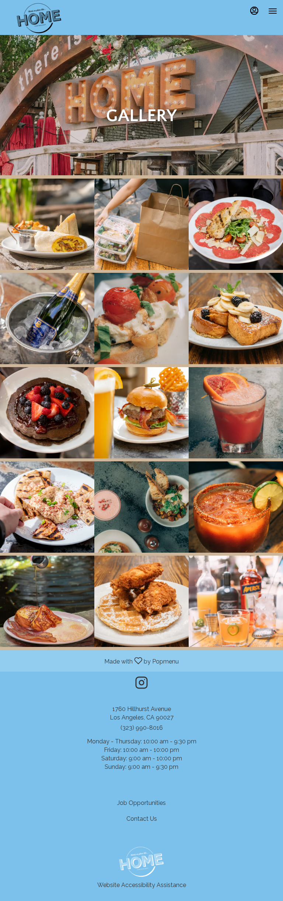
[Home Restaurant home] (39, 18)
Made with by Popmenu (92, 660)
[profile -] (254, 10)
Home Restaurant (141, 862)
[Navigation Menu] (273, 11)
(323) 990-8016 (141, 727)
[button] (47, 224)
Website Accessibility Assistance (141, 884)
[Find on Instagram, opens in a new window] (141, 684)
